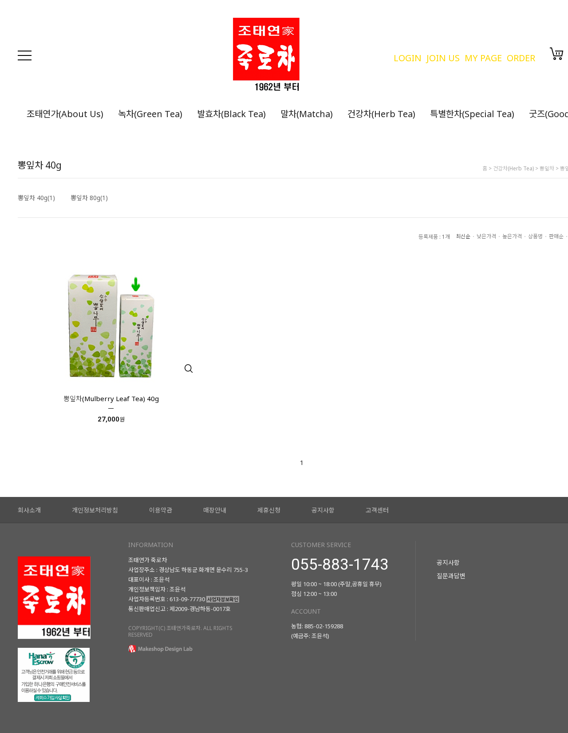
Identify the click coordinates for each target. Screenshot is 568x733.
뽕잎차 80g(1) (89, 198)
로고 (308, 55)
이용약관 (160, 510)
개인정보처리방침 (95, 510)
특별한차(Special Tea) (472, 113)
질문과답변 (451, 575)
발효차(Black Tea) (231, 113)
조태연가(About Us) (65, 113)
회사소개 (29, 510)
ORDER (521, 58)
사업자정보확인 (222, 599)
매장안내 (214, 510)
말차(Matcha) (306, 113)
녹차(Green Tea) (150, 113)
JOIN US (443, 58)
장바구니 (557, 53)
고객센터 (377, 510)
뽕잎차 (547, 168)
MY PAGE (483, 58)
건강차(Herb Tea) (381, 113)
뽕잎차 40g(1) (36, 198)
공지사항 (323, 510)
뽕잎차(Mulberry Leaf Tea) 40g (111, 398)
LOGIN (408, 58)
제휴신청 (268, 510)
